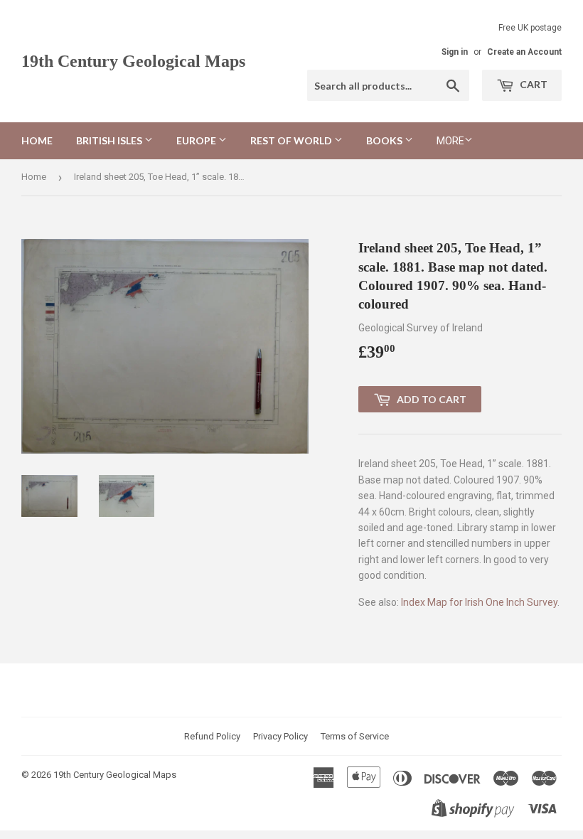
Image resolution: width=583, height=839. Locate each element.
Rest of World (292, 140)
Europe (197, 140)
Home (37, 140)
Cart (532, 84)
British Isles (110, 140)
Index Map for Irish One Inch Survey (479, 602)
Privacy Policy (280, 736)
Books (385, 140)
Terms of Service (355, 736)
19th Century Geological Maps (133, 60)
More (450, 140)
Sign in (455, 52)
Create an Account (524, 52)
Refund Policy (212, 736)
